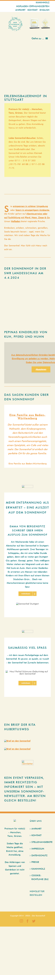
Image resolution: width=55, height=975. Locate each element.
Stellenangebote (40, 842)
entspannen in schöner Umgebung (30, 206)
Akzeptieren (41, 369)
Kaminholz (38, 868)
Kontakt (36, 835)
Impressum (37, 848)
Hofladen (15, 221)
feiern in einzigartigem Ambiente (32, 210)
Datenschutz (39, 855)
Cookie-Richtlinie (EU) (40, 877)
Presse (35, 862)
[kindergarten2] (17, 741)
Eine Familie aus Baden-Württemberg (27, 416)
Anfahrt (36, 828)
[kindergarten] (17, 749)
